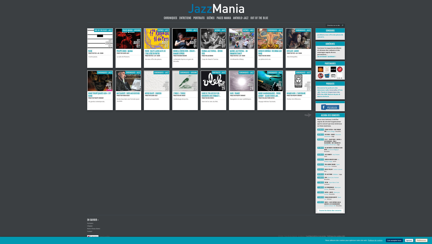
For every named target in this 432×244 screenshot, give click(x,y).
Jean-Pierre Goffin (269, 98)
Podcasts (330, 83)
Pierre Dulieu (126, 95)
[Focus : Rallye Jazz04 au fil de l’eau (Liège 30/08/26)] (156, 48)
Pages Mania (224, 18)
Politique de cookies (375, 240)
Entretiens (185, 18)
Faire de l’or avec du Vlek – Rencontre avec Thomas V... (211, 94)
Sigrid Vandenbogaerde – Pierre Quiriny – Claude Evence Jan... (269, 94)
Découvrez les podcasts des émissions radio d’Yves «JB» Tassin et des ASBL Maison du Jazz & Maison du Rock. (330, 92)
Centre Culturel (337, 169)
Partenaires (330, 63)
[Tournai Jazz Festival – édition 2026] (213, 48)
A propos (90, 223)
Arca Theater (336, 154)
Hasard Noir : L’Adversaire (296, 93)
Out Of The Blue (259, 18)
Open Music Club (334, 182)
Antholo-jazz (240, 18)
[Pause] (100, 48)
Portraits (199, 18)
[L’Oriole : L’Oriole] (185, 90)
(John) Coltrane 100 (329, 206)
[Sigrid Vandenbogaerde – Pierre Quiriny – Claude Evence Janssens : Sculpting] (270, 90)
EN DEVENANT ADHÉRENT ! (326, 56)
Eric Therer (267, 56)
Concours (330, 30)
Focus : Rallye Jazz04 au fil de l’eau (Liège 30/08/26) (155, 52)
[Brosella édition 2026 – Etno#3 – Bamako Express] (185, 48)
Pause (90, 50)
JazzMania (210, 56)
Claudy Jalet (126, 53)
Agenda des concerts (330, 115)
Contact (89, 231)
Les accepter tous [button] (394, 240)
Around (137, 30)
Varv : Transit (235, 93)
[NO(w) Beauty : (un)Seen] (156, 90)
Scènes (211, 18)
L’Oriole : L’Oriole (179, 93)
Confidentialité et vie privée (316, 236)
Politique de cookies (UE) (336, 236)
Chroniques (170, 18)
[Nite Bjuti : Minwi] (298, 48)
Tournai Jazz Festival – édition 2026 (212, 52)
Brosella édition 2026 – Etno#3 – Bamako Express (184, 52)
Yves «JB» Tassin (98, 53)
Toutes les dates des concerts (330, 210)
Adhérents (330, 43)
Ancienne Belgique (333, 149)
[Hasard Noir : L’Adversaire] (298, 90)
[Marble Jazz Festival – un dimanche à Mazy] (241, 48)
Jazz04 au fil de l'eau (330, 144)
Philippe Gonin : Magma (125, 50)
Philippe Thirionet (99, 98)
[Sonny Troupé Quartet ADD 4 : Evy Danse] (100, 90)
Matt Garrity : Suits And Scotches (128, 93)
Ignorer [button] (409, 240)
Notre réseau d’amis (93, 228)
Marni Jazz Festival (333, 177)
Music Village (331, 131)
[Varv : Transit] (241, 90)
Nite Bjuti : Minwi (293, 50)
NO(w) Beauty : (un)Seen (153, 93)
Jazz (110, 30)
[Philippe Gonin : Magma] (128, 48)
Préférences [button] (421, 240)
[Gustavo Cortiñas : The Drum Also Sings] (270, 48)
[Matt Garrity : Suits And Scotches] (128, 90)
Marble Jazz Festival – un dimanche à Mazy (239, 52)
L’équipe (89, 226)
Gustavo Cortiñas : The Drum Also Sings (270, 52)
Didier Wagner (183, 56)
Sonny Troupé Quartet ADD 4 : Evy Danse (99, 94)
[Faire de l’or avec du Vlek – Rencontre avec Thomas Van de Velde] (213, 90)
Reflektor (335, 174)
